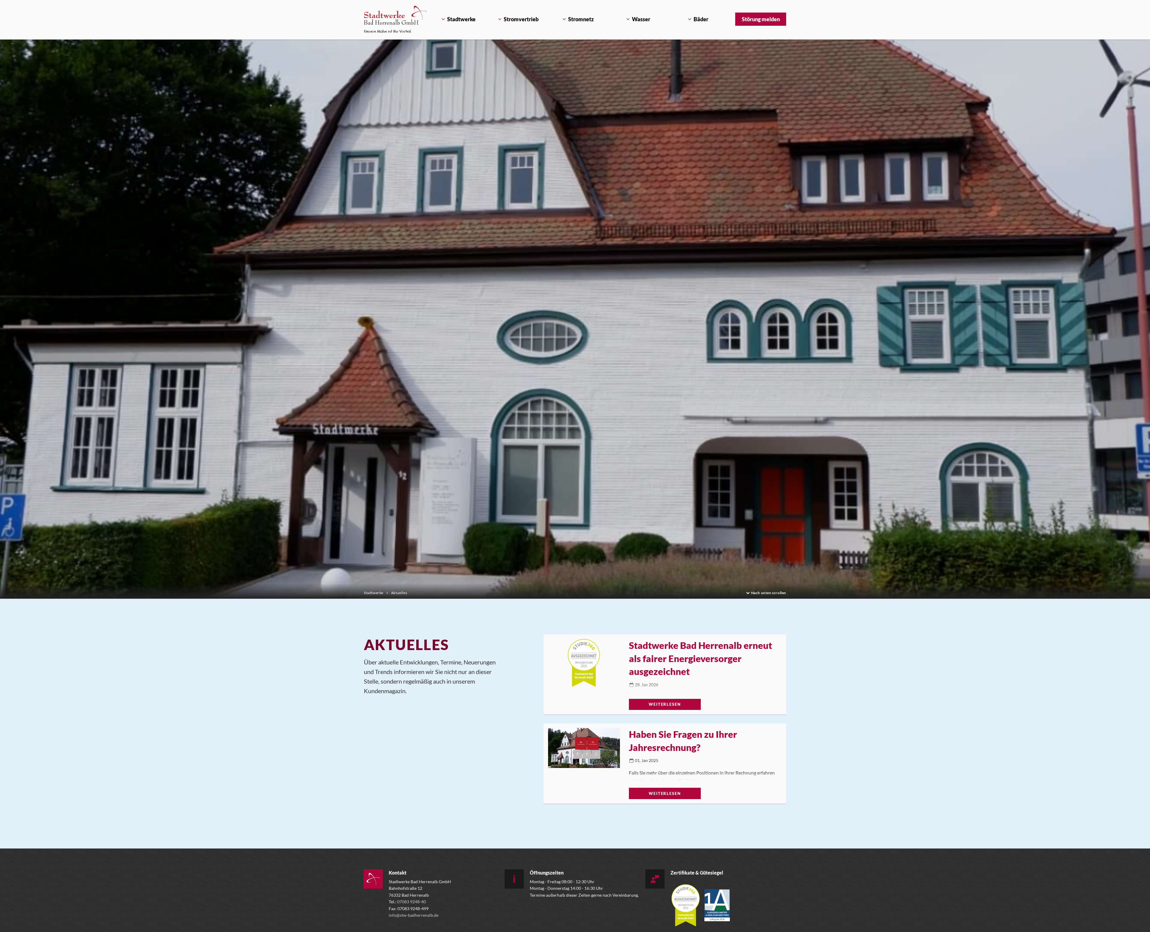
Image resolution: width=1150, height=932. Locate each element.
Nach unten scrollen (768, 593)
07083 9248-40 (411, 901)
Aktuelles (399, 593)
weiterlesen (665, 704)
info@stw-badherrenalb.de (413, 915)
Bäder (701, 19)
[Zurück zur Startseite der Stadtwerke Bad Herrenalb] (395, 19)
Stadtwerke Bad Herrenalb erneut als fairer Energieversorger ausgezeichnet (700, 658)
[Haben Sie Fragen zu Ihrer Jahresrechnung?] (584, 752)
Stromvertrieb (521, 19)
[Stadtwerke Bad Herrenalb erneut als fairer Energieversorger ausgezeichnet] (584, 663)
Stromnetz (581, 19)
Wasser (641, 19)
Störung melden (761, 19)
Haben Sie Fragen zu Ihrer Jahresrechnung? (683, 740)
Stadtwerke (461, 19)
